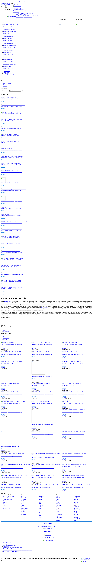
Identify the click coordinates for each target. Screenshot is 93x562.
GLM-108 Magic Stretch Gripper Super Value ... (11, 394)
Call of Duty (59, 503)
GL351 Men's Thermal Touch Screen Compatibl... (11, 252)
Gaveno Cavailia (24, 508)
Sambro (40, 506)
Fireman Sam (59, 509)
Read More (3, 317)
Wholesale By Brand (7, 38)
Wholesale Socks (7, 57)
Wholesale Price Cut (7, 52)
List (4, 330)
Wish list (5, 86)
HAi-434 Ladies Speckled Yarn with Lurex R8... (72, 487)
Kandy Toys (23, 514)
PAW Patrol (76, 497)
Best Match (5, 339)
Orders (4, 84)
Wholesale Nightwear (8, 50)
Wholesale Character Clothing (9, 45)
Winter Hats (6, 72)
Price (4, 336)
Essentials (23, 506)
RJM (40, 503)
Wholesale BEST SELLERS (9, 31)
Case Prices (5, 506)
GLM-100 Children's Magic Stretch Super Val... (11, 245)
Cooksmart (23, 499)
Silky (40, 508)
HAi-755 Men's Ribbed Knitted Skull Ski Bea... (11, 281)
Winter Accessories (8, 76)
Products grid (6, 331)
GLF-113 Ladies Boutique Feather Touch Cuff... (11, 135)
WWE (75, 520)
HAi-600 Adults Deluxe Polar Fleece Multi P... (11, 190)
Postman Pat (76, 503)
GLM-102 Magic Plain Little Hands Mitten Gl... (11, 128)
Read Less (8, 317)
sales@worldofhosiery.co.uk (10, 1)
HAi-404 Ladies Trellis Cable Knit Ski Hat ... (10, 266)
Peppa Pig (76, 499)
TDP (40, 514)
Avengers (58, 496)
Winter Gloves (7, 71)
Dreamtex (23, 503)
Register (9, 83)
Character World (24, 497)
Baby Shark (58, 497)
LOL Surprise (59, 517)
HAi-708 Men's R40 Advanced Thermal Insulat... (11, 230)
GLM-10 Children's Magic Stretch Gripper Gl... (72, 412)
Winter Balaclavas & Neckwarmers (11, 74)
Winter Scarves (7, 73)
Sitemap (5, 505)
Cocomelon (58, 505)
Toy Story (76, 511)
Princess (75, 505)
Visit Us (5, 500)
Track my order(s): (5, 90)
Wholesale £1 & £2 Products (9, 33)
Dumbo (57, 508)
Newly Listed (6, 338)
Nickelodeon (41, 496)
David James (23, 500)
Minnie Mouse (77, 496)
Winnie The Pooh (77, 518)
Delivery (18, 9)
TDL (40, 512)
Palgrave (40, 499)
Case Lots (19, 10)
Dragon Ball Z (59, 506)
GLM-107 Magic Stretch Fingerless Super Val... (11, 164)
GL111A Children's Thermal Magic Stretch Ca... (11, 223)
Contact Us (5, 497)
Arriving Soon (25, 13)
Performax (41, 500)
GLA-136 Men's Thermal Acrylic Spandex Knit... (11, 363)
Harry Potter (58, 512)
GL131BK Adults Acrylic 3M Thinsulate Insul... (11, 259)
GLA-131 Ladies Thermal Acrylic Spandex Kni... (11, 106)
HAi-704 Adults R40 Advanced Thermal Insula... (11, 288)
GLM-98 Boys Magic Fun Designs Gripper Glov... (42, 424)
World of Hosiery (7, 301)
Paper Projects (42, 497)
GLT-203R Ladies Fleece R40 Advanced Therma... (12, 468)
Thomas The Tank (78, 509)
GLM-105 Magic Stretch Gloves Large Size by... (11, 208)
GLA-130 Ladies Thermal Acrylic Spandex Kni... (11, 237)
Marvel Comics (24, 515)
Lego (57, 515)
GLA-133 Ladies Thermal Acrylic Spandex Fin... (42, 403)
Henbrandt (23, 511)
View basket (8, 11)
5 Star (40, 517)
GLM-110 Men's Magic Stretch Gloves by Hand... (11, 150)
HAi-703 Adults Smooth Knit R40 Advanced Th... (12, 274)
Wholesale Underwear (8, 66)
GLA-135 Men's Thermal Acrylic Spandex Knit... (11, 113)
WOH (40, 515)
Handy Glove (24, 509)
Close (77, 21)
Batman (58, 499)
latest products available (46, 307)
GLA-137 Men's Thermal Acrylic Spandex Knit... (73, 394)
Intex (22, 512)
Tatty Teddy (76, 508)
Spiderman (76, 514)
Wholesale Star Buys (7, 59)
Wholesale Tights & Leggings (9, 64)
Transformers (76, 512)
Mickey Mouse (59, 518)
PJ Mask (75, 500)
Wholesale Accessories (8, 36)
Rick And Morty (77, 506)
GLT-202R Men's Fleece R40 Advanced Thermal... (43, 457)
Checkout (7, 13)
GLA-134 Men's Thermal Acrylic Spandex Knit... (11, 120)
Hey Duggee (59, 514)
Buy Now (3, 348)
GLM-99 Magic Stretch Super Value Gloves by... (11, 456)
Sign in (4, 83)
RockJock (41, 505)
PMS (40, 502)
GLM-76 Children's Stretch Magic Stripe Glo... (72, 456)
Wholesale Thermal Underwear (10, 61)
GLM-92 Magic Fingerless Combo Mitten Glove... (12, 157)
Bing (57, 500)
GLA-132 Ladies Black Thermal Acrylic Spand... (11, 172)
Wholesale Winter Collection (9, 68)
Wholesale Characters (8, 43)
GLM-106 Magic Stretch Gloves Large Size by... (11, 142)
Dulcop (22, 505)
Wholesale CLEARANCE (9, 29)
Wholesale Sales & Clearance (9, 54)
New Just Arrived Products (9, 26)
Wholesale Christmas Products (9, 47)
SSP (39, 511)
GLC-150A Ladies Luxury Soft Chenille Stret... (11, 182)
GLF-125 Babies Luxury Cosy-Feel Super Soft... (11, 215)
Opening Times (6, 508)
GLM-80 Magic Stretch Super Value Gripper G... (72, 466)
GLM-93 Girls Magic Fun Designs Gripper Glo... (11, 201)
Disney (22, 502)
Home (17, 8)
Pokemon (76, 502)
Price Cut (22, 14)
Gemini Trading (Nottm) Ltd (15, 556)
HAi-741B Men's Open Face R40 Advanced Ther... (73, 477)
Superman (76, 517)
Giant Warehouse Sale (30, 15)
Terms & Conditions (7, 499)
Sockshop (41, 509)
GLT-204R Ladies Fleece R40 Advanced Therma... (43, 468)
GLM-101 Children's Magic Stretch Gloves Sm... (72, 403)
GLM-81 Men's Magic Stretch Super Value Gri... (11, 477)
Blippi (57, 502)
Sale (16, 12)
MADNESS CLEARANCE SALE (11, 24)
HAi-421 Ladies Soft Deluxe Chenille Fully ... (41, 487)
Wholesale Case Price (8, 40)
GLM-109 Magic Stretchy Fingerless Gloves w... (11, 98)
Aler (22, 496)
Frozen (57, 511)
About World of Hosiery (8, 496)
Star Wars (76, 515)
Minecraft (58, 520)
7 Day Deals (24, 17)
